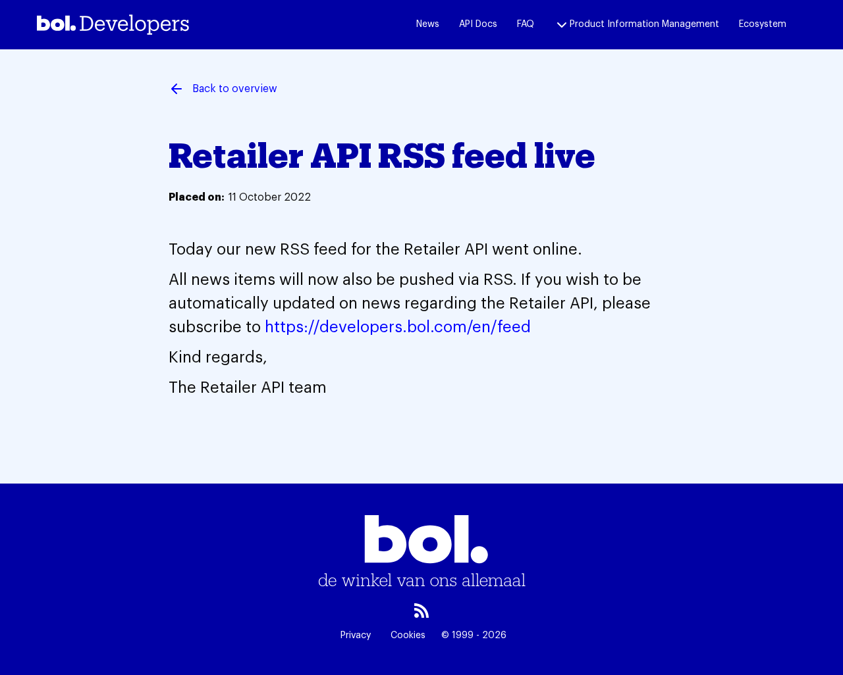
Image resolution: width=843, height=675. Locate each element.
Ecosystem (762, 24)
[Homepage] (113, 24)
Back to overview (234, 89)
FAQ (525, 24)
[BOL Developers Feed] (421, 610)
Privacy (355, 635)
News (427, 24)
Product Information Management (644, 24)
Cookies (408, 635)
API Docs (478, 24)
